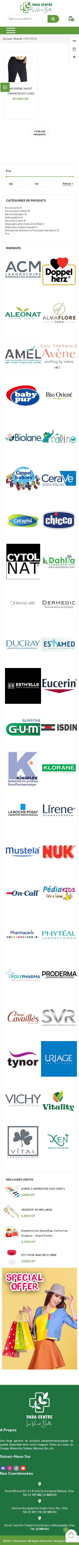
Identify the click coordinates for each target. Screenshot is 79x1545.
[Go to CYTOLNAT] (23, 562)
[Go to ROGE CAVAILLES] (23, 1017)
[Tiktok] (16, 1468)
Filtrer (67, 183)
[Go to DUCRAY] (23, 644)
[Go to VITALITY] (23, 1142)
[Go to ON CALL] (23, 893)
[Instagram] (9, 1468)
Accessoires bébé (16, 211)
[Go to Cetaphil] (23, 520)
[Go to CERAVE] (59, 479)
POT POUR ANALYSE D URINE (39, 1255)
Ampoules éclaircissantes (20, 227)
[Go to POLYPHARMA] (23, 976)
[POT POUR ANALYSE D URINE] (11, 1257)
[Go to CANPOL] (23, 479)
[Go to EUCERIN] (59, 686)
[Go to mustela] (23, 852)
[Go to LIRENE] (59, 810)
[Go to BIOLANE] (23, 437)
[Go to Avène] (59, 354)
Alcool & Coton (14, 220)
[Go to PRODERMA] (59, 976)
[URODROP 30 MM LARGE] (11, 1211)
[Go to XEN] (59, 1142)
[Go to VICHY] (23, 1100)
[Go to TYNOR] (23, 1059)
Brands (18, 38)
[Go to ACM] (23, 271)
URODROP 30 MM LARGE (36, 1209)
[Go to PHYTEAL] (59, 934)
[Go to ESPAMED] (59, 644)
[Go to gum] (23, 727)
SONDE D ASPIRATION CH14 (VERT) (43, 1188)
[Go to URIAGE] (59, 1059)
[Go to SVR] (59, 1017)
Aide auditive (13, 217)
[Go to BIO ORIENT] (59, 396)
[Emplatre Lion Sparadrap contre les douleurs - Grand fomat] (11, 1232)
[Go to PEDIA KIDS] (59, 893)
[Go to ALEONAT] (23, 313)
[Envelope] (23, 1468)
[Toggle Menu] (10, 30)
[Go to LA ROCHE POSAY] (23, 810)
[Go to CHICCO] (59, 520)
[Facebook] (3, 1468)
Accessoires (12, 207)
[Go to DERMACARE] (23, 603)
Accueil (7, 38)
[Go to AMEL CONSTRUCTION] (23, 354)
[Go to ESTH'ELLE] (23, 686)
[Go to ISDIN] (59, 727)
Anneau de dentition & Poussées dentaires (30, 230)
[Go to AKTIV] (59, 271)
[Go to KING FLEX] (23, 769)
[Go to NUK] (59, 852)
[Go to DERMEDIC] (59, 603)
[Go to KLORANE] (59, 769)
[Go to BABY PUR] (23, 396)
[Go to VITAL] (59, 1100)
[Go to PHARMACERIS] (23, 934)
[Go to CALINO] (59, 437)
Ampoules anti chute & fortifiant (24, 224)
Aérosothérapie (14, 214)
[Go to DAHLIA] (59, 562)
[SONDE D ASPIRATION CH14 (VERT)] (11, 1190)
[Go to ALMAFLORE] (59, 313)
